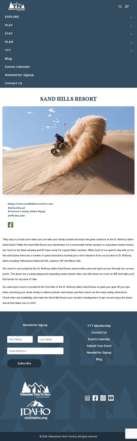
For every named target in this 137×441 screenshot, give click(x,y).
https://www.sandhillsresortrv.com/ (31, 204)
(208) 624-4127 (16, 215)
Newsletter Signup (99, 352)
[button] (127, 6)
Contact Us (99, 332)
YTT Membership (99, 325)
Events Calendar (99, 339)
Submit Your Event (99, 346)
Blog (99, 359)
